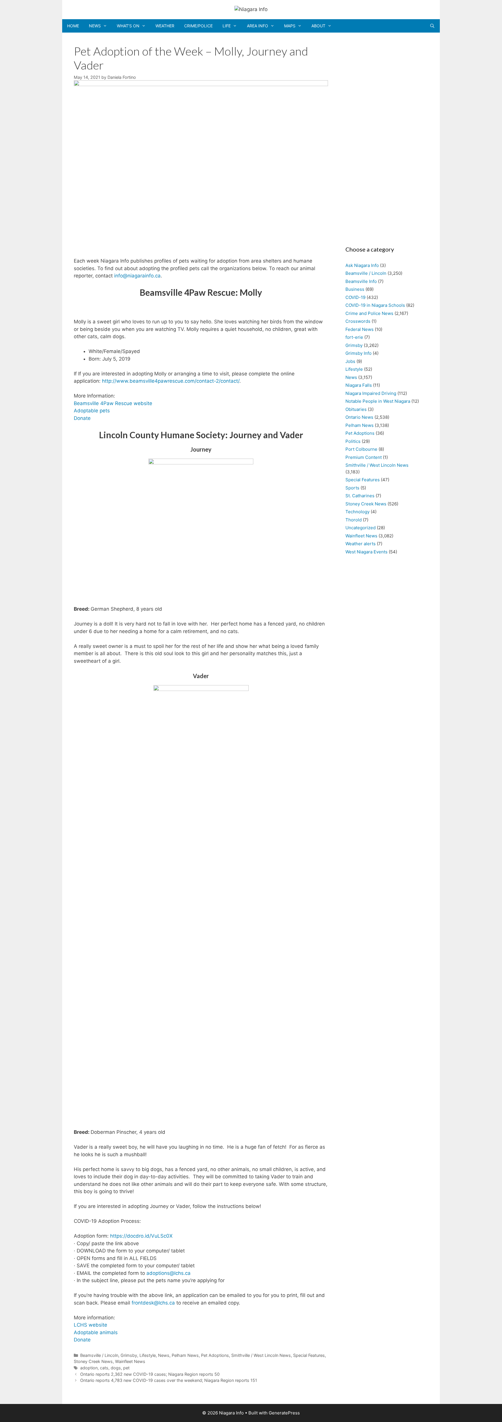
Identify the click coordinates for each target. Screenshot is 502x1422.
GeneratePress (284, 1413)
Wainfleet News (130, 1361)
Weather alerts (360, 543)
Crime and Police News (369, 313)
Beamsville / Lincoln (99, 1355)
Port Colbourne (361, 449)
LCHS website (90, 1325)
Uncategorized (360, 527)
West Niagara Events (366, 552)
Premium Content (363, 457)
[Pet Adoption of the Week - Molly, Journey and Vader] (201, 84)
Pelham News (185, 1355)
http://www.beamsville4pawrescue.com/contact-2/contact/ (170, 381)
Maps (289, 25)
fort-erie (354, 337)
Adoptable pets (92, 411)
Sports (352, 488)
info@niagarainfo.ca (137, 276)
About (318, 25)
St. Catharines (359, 495)
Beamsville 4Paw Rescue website (113, 403)
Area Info (257, 25)
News (95, 25)
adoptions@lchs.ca (168, 1273)
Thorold (353, 520)
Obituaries (356, 409)
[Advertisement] (383, 137)
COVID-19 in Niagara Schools (375, 305)
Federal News (359, 329)
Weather (164, 25)
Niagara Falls (358, 385)
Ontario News (359, 417)
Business (354, 289)
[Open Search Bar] (432, 26)
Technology (357, 511)
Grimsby (129, 1355)
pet (126, 1367)
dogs (116, 1367)
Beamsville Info (361, 281)
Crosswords (357, 321)
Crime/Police (198, 25)
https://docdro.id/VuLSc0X (141, 1236)
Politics (353, 441)
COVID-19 (355, 297)
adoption (89, 1367)
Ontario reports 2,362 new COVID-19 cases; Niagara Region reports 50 (150, 1374)
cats (104, 1367)
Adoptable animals (96, 1332)
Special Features (309, 1355)
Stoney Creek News (93, 1361)
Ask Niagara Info (362, 265)
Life (227, 25)
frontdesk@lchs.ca (153, 1303)
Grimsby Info (358, 353)
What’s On (128, 25)
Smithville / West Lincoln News (261, 1355)
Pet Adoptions (215, 1355)
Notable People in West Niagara (377, 401)
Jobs (350, 361)
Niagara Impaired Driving (370, 393)
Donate (82, 418)
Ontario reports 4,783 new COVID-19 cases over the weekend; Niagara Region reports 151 (168, 1380)
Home (73, 25)
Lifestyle (147, 1355)
